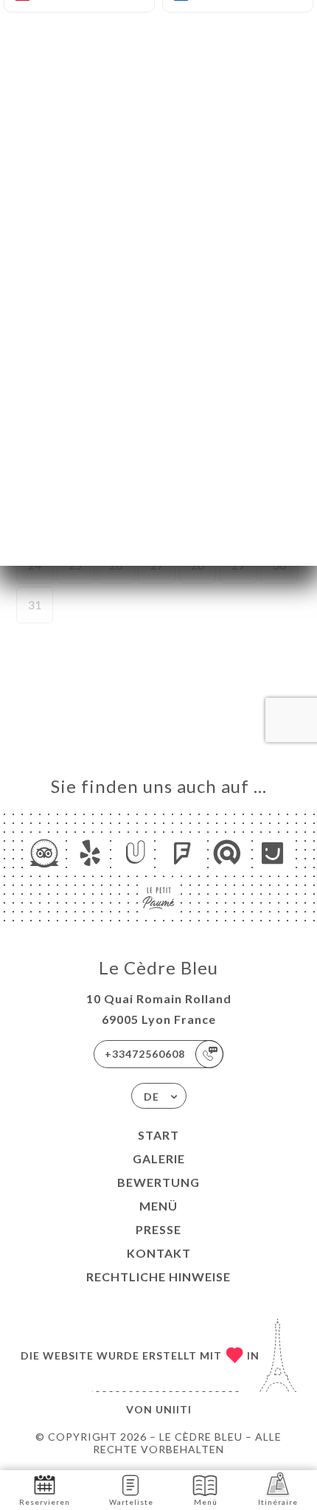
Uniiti (174, 1409)
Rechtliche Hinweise (158, 1277)
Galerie (159, 1158)
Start (158, 1135)
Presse (158, 1229)
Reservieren (44, 1501)
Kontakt (159, 1253)
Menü (158, 1206)
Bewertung (158, 1182)
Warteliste (131, 1501)
